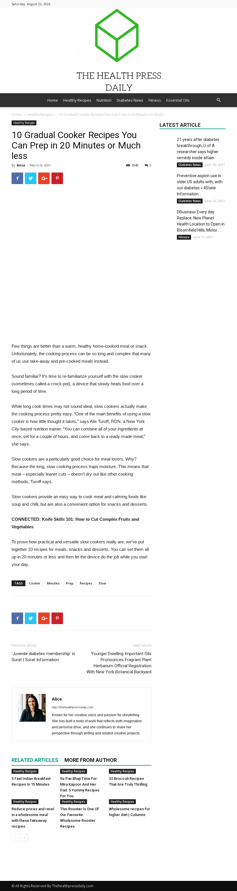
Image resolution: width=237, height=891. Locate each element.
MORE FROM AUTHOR (90, 760)
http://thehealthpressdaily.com (72, 707)
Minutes (53, 583)
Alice (21, 165)
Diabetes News (130, 100)
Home (52, 100)
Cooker (34, 583)
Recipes (86, 583)
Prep (69, 583)
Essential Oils (178, 100)
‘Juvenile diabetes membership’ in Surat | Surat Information (43, 656)
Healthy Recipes (77, 100)
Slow (102, 583)
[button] (218, 100)
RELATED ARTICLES (35, 760)
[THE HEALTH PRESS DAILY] (118, 50)
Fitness (155, 100)
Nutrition (104, 100)
